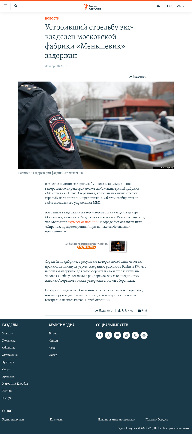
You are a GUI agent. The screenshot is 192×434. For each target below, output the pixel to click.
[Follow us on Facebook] (99, 335)
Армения (8, 376)
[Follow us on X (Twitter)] (108, 335)
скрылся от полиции (83, 222)
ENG (169, 6)
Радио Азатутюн (13, 419)
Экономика (10, 355)
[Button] (138, 76)
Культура (8, 362)
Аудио (53, 355)
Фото (52, 348)
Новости (52, 18)
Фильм (53, 341)
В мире (7, 398)
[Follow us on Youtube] (117, 335)
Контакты (56, 419)
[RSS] (135, 335)
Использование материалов (116, 419)
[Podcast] (144, 335)
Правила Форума (157, 419)
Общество (8, 348)
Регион (7, 390)
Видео (53, 333)
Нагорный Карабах (15, 383)
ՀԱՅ (180, 6)
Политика (9, 341)
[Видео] (158, 6)
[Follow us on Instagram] (126, 335)
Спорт (6, 369)
